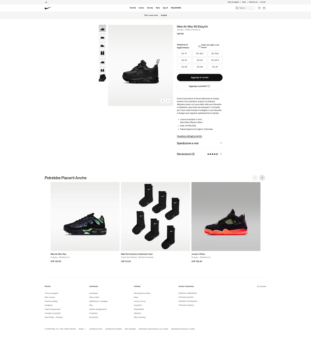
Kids (158, 8)
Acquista (164, 15)
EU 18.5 (199, 54)
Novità (133, 8)
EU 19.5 (215, 54)
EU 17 (184, 54)
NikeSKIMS (176, 8)
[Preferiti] (259, 8)
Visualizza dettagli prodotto (189, 136)
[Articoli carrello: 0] (264, 8)
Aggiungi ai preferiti (198, 86)
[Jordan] (46, 2)
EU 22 (200, 60)
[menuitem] (246, 2)
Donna (150, 8)
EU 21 (184, 60)
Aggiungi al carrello (200, 77)
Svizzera (263, 286)
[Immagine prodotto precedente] (162, 101)
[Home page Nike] (48, 8)
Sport (165, 8)
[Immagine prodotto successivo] (168, 101)
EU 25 (184, 67)
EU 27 (215, 67)
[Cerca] (237, 8)
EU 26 (200, 67)
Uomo (141, 8)
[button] (102, 36)
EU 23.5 (215, 60)
